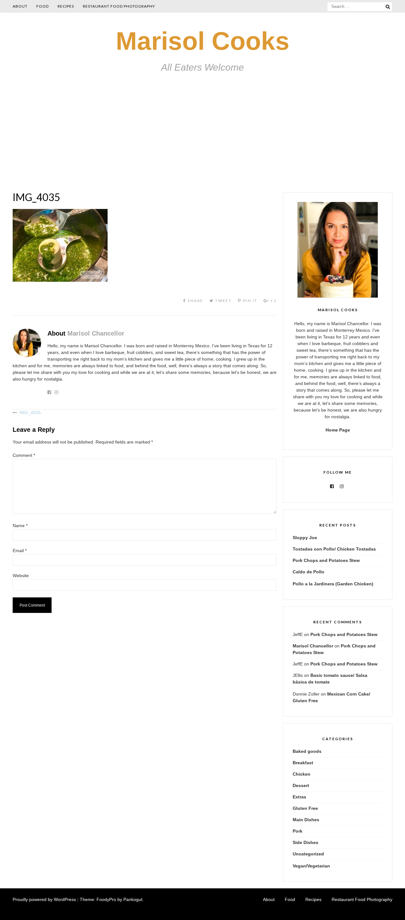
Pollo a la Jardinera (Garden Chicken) (333, 583)
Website (21, 575)
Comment (24, 455)
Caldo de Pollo (308, 571)
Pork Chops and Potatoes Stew (326, 560)
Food (42, 6)
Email (20, 550)
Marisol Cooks (203, 41)
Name (20, 525)
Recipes (66, 6)
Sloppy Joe (305, 537)
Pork (297, 831)
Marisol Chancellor (95, 333)
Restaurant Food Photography (119, 6)
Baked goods (307, 751)
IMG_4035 (30, 412)
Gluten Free (305, 808)
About (20, 6)
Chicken (301, 774)
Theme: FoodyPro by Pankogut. (112, 899)
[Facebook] (332, 486)
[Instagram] (342, 486)
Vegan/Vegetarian (311, 865)
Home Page (338, 429)
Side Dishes (305, 842)
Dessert (301, 785)
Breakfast (303, 762)
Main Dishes (306, 819)
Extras (299, 796)
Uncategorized (308, 853)
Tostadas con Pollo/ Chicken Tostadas (334, 548)
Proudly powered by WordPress (44, 899)
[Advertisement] (202, 144)
